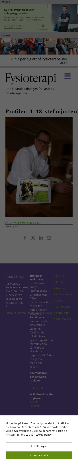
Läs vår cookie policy (39, 434)
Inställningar (39, 446)
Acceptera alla (39, 455)
